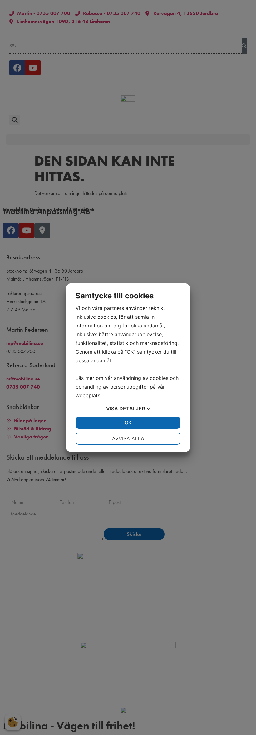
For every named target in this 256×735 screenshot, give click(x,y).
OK (128, 422)
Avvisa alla (128, 438)
